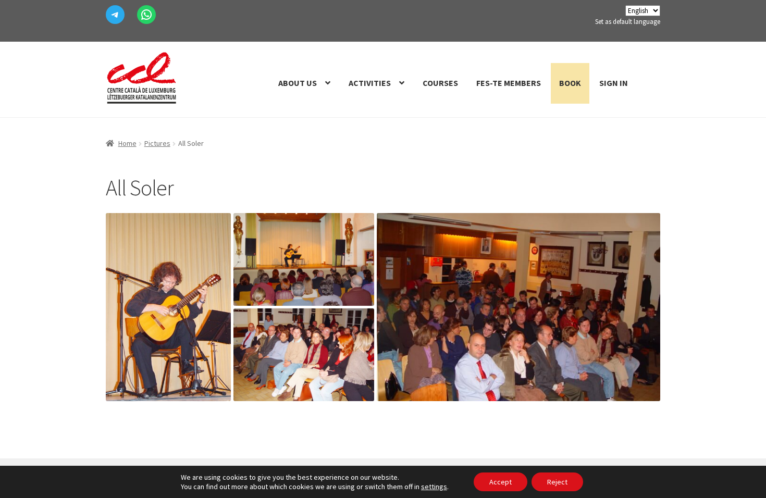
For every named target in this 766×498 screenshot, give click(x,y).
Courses (440, 83)
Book (570, 83)
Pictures (157, 143)
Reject (557, 482)
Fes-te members (508, 83)
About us (297, 83)
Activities (370, 83)
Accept (500, 482)
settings (434, 486)
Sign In (613, 83)
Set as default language (627, 21)
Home (127, 143)
